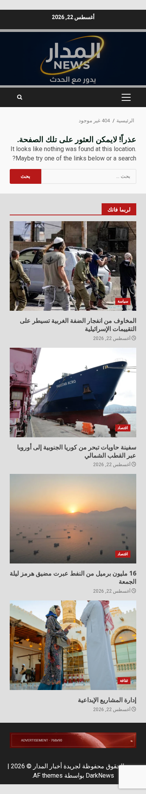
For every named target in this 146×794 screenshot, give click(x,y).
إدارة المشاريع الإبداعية (73, 645)
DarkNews (100, 775)
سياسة (123, 301)
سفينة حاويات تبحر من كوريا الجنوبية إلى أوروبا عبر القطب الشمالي (73, 392)
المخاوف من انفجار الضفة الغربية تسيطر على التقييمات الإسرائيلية (73, 266)
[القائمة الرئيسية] (126, 97)
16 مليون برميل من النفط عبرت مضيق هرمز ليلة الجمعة (73, 518)
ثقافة (124, 680)
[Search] (19, 97)
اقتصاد (123, 428)
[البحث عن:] (88, 176)
